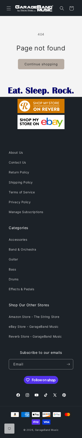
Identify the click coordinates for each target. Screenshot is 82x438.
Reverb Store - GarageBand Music (35, 336)
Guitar (13, 259)
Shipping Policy (21, 182)
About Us (16, 152)
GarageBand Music (47, 429)
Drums (14, 279)
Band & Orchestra (22, 249)
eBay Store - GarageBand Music (33, 326)
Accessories (18, 239)
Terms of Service (22, 192)
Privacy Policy (20, 202)
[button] (9, 8)
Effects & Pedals (21, 289)
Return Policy (19, 172)
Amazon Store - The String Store (34, 317)
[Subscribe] (68, 364)
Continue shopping (41, 64)
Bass (12, 269)
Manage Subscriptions (26, 212)
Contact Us (17, 162)
